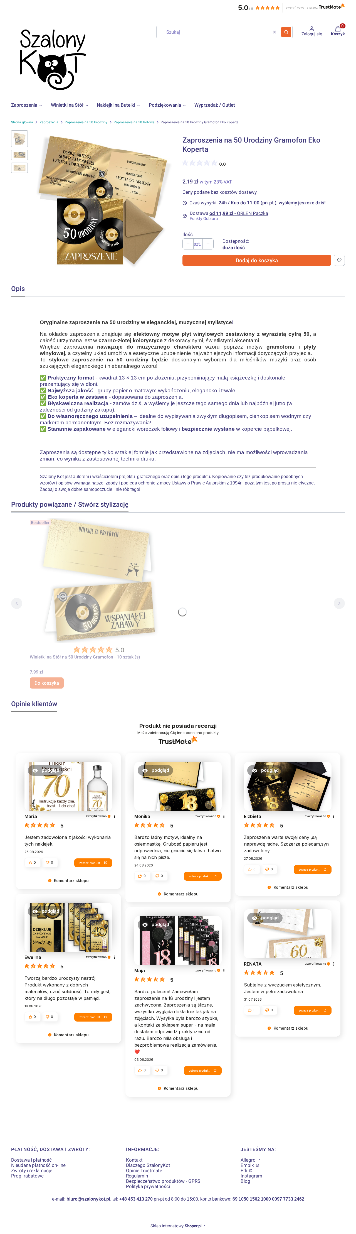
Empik (248, 1165)
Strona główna (22, 122)
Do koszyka (46, 683)
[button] (286, 32)
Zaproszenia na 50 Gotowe (134, 122)
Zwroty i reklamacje (31, 1170)
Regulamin (137, 1176)
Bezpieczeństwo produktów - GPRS (163, 1181)
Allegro (249, 1160)
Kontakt (134, 1160)
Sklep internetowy (176, 1225)
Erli (244, 1170)
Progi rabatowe (27, 1176)
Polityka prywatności (148, 1186)
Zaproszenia (49, 122)
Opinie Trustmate (144, 1170)
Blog (245, 1181)
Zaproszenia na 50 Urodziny (86, 122)
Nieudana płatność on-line (38, 1165)
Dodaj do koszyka (257, 260)
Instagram (251, 1176)
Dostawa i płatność (31, 1160)
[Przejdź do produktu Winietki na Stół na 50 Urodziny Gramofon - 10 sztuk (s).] (99, 580)
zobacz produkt (89, 863)
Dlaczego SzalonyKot (148, 1165)
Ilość (187, 234)
